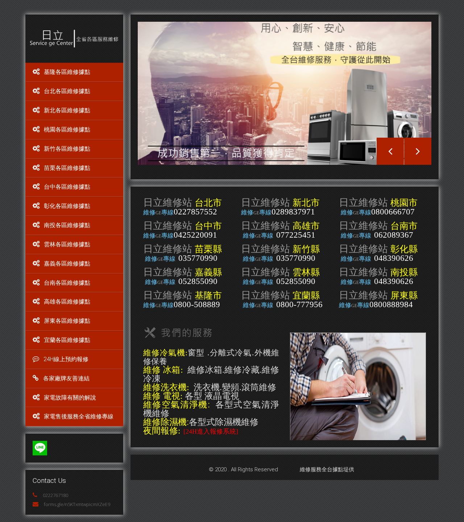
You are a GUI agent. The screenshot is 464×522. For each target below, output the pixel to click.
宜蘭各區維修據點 (67, 340)
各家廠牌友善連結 (66, 378)
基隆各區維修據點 (67, 71)
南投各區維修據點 (67, 225)
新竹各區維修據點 (67, 148)
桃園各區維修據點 (67, 129)
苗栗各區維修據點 (67, 167)
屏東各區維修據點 (67, 320)
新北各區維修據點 (67, 110)
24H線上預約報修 (66, 359)
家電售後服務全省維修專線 (78, 416)
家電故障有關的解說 (70, 397)
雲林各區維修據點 (67, 244)
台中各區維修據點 (67, 186)
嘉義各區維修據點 (67, 263)
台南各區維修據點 (67, 282)
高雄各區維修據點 (67, 301)
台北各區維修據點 (67, 91)
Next (417, 151)
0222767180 (55, 495)
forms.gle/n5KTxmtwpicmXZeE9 (77, 504)
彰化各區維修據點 (67, 205)
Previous (390, 151)
